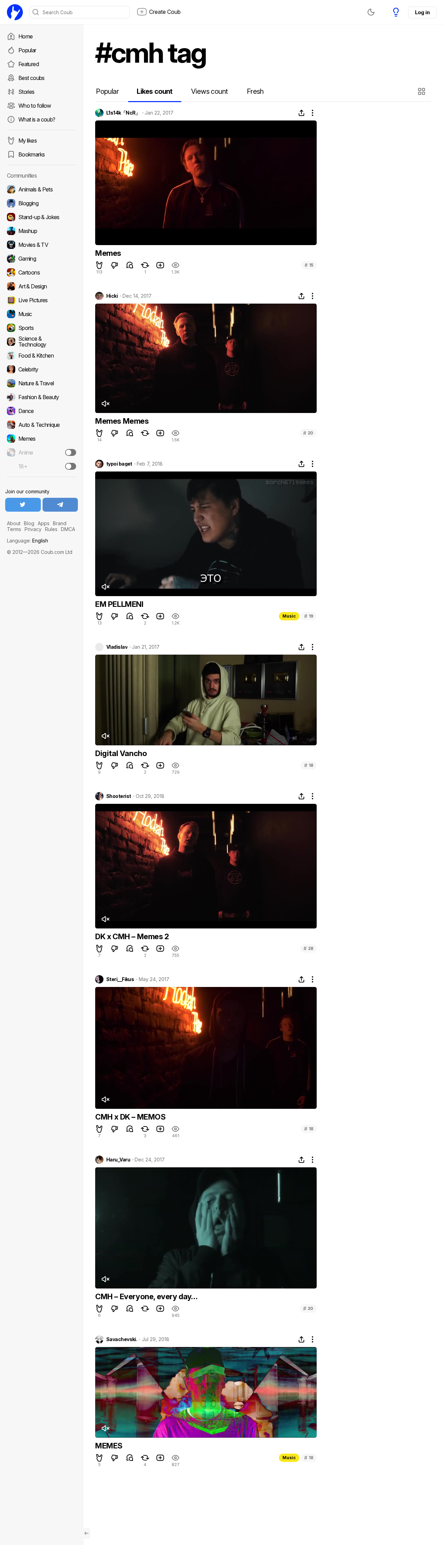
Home (25, 36)
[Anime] (41, 452)
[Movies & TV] (41, 245)
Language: (27, 541)
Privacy (33, 529)
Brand (59, 523)
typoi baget (119, 463)
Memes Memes (122, 420)
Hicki (112, 296)
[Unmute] (105, 403)
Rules (51, 529)
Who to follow (34, 105)
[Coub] (15, 12)
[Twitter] (23, 505)
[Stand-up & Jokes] (41, 217)
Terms (14, 529)
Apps (43, 523)
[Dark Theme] (371, 12)
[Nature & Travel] (41, 383)
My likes (27, 140)
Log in (422, 12)
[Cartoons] (41, 272)
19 (308, 616)
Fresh (255, 91)
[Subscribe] (70, 452)
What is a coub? (36, 119)
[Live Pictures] (41, 300)
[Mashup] (41, 231)
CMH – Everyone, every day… (146, 1296)
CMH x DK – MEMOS (130, 1116)
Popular (27, 50)
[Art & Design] (41, 286)
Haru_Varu (118, 1159)
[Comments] (130, 265)
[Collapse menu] (86, 1533)
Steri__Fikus (120, 979)
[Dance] (41, 411)
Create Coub (165, 11)
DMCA (68, 529)
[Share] (301, 113)
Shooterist (118, 796)
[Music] (41, 314)
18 (308, 765)
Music (289, 616)
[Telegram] (60, 505)
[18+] (70, 466)
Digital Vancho (121, 753)
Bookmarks (31, 154)
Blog (29, 523)
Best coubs (31, 77)
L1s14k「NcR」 (123, 112)
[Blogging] (41, 203)
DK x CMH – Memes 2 (132, 936)
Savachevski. (121, 1339)
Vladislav (116, 647)
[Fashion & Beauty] (41, 397)
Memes (108, 253)
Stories (26, 91)
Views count (209, 91)
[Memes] (41, 439)
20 (308, 433)
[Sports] (41, 328)
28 (308, 948)
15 (309, 265)
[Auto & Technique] (41, 425)
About (13, 523)
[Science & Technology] (41, 342)
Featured (28, 64)
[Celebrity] (41, 369)
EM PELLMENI (119, 604)
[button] (422, 91)
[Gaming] (41, 259)
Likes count (154, 91)
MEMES (109, 1445)
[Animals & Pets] (41, 189)
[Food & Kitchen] (41, 355)
